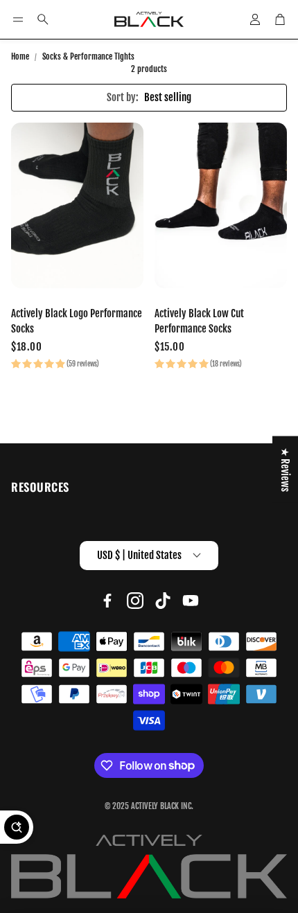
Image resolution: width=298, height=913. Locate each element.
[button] (18, 19)
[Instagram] (135, 600)
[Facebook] (107, 600)
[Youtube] (190, 600)
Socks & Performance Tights (88, 56)
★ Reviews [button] (285, 469)
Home (20, 56)
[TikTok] (163, 600)
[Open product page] (77, 205)
